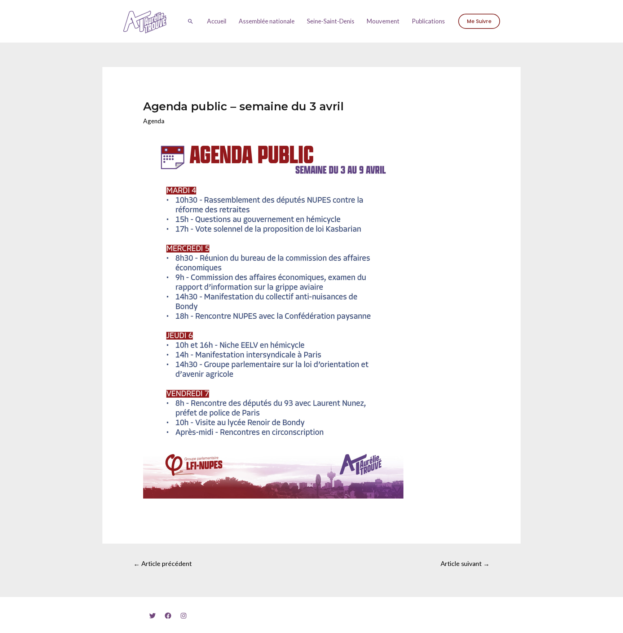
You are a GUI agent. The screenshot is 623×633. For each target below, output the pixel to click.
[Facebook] (168, 615)
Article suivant (465, 563)
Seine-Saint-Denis (330, 21)
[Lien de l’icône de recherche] (190, 21)
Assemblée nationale (267, 21)
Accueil (216, 21)
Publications (428, 21)
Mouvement (383, 21)
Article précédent (162, 563)
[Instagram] (183, 615)
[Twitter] (152, 615)
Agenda (153, 121)
